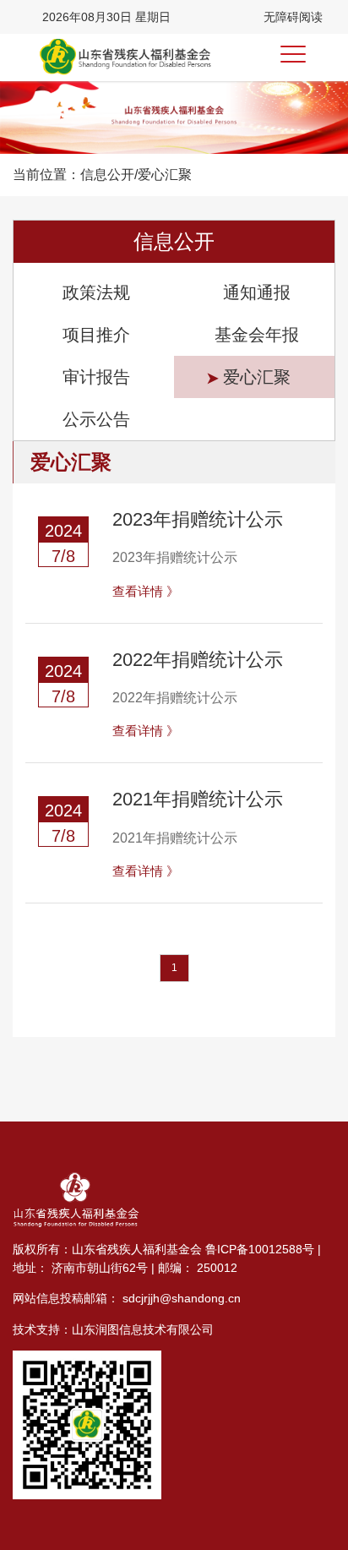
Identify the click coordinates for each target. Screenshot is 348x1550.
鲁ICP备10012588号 (259, 1249)
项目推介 (96, 334)
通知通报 (257, 292)
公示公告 (96, 419)
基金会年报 (257, 334)
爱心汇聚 (257, 377)
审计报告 (96, 377)
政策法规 (96, 292)
